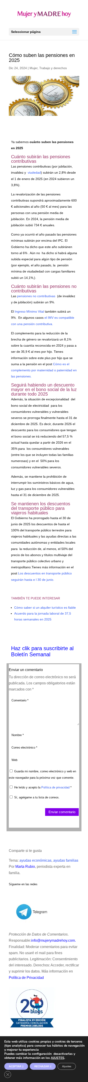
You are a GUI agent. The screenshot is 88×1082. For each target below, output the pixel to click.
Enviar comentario (62, 812)
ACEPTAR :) (16, 1066)
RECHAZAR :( (42, 1066)
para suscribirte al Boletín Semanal (42, 651)
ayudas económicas (35, 860)
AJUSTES (57, 1058)
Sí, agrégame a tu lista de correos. (36, 797)
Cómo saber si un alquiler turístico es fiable (45, 607)
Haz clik (21, 648)
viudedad (34, 172)
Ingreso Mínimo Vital (29, 311)
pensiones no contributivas (36, 296)
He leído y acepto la (43, 787)
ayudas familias (65, 860)
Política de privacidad (55, 787)
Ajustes (66, 1066)
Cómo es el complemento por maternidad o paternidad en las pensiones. (44, 370)
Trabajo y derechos (53, 68)
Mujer (33, 68)
